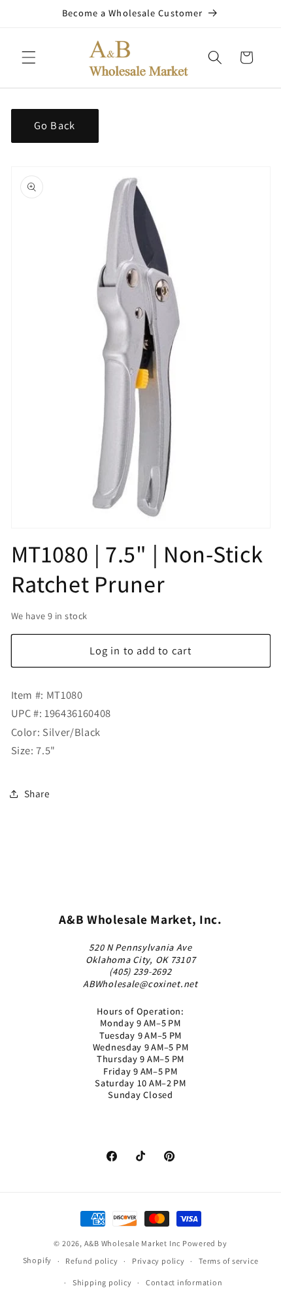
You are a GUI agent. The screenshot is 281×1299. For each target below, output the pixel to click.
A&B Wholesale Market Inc (132, 1243)
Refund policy (91, 1261)
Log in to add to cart (140, 650)
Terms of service (228, 1261)
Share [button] (37, 793)
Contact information (184, 1282)
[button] (28, 57)
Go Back (54, 125)
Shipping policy (102, 1282)
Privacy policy (158, 1261)
